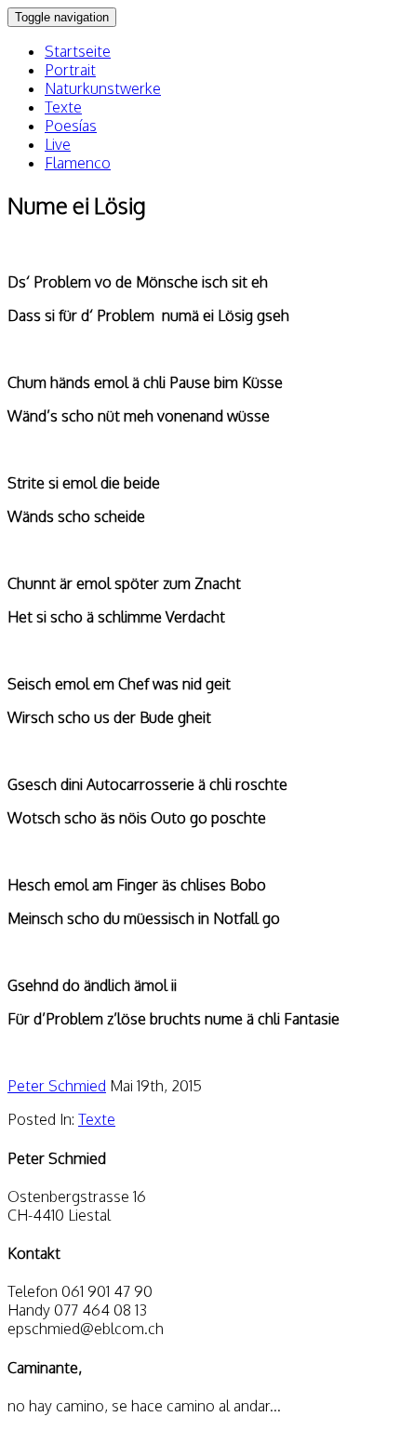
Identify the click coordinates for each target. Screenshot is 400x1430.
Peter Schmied (56, 1085)
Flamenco (78, 163)
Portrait (70, 69)
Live (58, 144)
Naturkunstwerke (103, 88)
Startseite (78, 51)
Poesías (71, 125)
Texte (63, 107)
